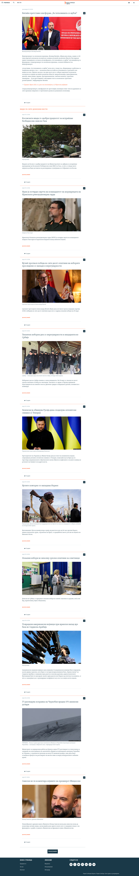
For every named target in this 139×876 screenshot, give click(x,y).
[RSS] (86, 864)
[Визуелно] (129, 3)
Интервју (47, 870)
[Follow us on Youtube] (78, 864)
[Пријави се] (93, 864)
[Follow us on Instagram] (82, 864)
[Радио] (134, 3)
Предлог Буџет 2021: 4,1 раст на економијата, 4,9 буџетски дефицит (45, 84)
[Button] (27, 103)
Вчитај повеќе (52, 851)
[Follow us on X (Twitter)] (74, 864)
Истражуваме (49, 866)
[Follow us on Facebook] (71, 864)
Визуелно (47, 863)
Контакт (22, 870)
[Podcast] (90, 864)
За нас (21, 866)
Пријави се (23, 863)
